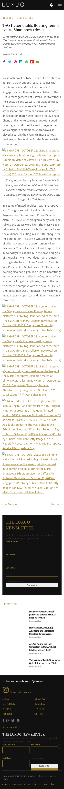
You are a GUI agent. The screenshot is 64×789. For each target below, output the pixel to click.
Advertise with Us (11, 727)
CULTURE (7, 714)
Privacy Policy (48, 784)
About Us (6, 784)
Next (55, 504)
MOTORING (8, 703)
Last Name (10, 567)
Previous (11, 504)
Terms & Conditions (32, 784)
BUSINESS (39, 703)
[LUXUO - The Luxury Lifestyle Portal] (13, 4)
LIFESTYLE (39, 698)
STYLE (5, 698)
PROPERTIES (9, 709)
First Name (10, 554)
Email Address (12, 541)
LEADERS (39, 709)
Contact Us (17, 784)
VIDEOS (38, 714)
